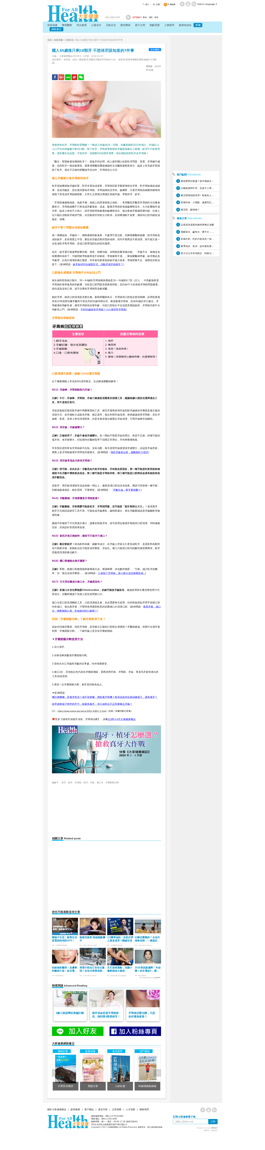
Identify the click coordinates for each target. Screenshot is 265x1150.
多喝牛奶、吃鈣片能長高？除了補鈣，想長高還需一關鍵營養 (212, 239)
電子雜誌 (89, 1109)
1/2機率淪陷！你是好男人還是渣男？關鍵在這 (120, 939)
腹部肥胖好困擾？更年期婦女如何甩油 (201, 181)
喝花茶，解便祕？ (190, 209)
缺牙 (70, 782)
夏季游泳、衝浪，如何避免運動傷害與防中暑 (204, 246)
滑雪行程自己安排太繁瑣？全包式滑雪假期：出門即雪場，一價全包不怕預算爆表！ (92, 969)
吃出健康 (82, 25)
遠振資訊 (214, 1130)
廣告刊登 (103, 1109)
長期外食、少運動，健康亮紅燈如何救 (201, 202)
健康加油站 (185, 25)
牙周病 (78, 782)
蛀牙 (86, 782)
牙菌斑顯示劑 (112, 782)
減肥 (151, 17)
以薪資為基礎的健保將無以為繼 (197, 224)
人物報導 (169, 25)
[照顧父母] (92, 1069)
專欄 (197, 25)
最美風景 (117, 1051)
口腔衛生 (69, 40)
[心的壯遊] (120, 1069)
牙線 (92, 782)
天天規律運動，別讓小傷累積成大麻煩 (119, 969)
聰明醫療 (67, 25)
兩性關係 (125, 25)
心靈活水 (96, 25)
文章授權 (116, 1109)
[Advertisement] (78, 808)
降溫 (156, 17)
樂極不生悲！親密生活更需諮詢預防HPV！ (64, 939)
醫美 (145, 17)
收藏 (150, 70)
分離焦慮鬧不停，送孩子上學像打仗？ (201, 188)
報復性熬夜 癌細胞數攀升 (92, 939)
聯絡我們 (144, 1109)
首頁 (49, 40)
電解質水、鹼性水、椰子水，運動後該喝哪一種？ (207, 232)
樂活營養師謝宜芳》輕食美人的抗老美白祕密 (204, 195)
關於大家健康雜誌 (56, 1109)
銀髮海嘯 (90, 1051)
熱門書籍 (145, 1051)
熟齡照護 (155, 25)
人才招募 (130, 1109)
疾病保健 (52, 25)
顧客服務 (75, 1109)
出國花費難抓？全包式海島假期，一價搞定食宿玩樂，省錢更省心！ (147, 939)
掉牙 (63, 782)
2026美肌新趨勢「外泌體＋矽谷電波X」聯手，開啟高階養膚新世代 (148, 969)
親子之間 (140, 25)
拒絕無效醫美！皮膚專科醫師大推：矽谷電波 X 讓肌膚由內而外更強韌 (64, 969)
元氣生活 (111, 25)
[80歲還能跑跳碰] (147, 1069)
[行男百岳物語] (65, 1069)
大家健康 (73, 13)
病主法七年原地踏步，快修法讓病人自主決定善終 (207, 253)
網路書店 (56, 29)
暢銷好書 (63, 1051)
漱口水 (100, 782)
